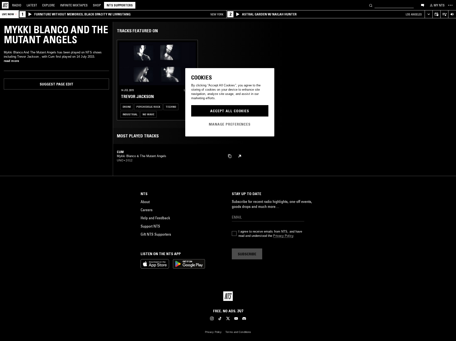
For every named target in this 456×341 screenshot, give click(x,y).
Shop (97, 5)
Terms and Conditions (238, 332)
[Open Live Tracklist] (444, 14)
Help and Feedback (155, 217)
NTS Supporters (120, 5)
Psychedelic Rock (148, 106)
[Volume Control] (452, 14)
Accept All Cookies (229, 110)
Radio (16, 5)
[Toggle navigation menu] (450, 5)
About (145, 201)
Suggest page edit (56, 84)
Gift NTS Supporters (156, 234)
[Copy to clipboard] (229, 156)
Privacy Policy (283, 236)
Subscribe (247, 254)
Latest (32, 5)
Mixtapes (74, 5)
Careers (146, 209)
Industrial (130, 114)
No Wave (148, 114)
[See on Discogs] (239, 156)
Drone (127, 106)
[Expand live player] (428, 14)
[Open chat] (423, 5)
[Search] (371, 5)
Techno (171, 106)
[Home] (5, 5)
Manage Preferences (230, 124)
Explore (48, 5)
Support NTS (150, 226)
